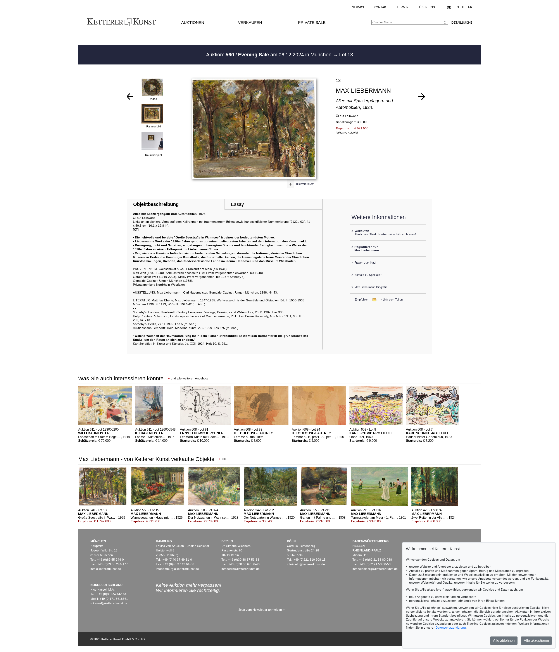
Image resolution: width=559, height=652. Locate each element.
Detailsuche (461, 22)
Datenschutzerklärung (450, 627)
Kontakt (381, 7)
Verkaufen (250, 22)
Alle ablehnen (504, 640)
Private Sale (312, 22)
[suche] (445, 22)
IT (463, 7)
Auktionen (192, 22)
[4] (421, 96)
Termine (404, 7)
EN (457, 7)
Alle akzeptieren (536, 640)
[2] (130, 96)
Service (358, 7)
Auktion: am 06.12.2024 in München (269, 54)
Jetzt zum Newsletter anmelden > (261, 609)
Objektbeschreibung (156, 204)
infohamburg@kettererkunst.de (177, 568)
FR (470, 7)
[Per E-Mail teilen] (373, 299)
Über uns (427, 7)
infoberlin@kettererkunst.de (240, 568)
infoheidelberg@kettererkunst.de (375, 568)
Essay (237, 204)
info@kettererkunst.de (105, 568)
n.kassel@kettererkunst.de (108, 603)
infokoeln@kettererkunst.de (306, 564)
